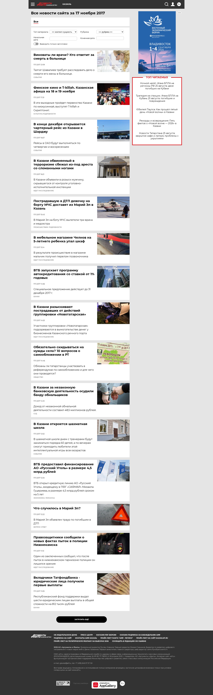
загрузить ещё (82, 619)
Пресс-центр (87, 635)
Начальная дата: (39, 38)
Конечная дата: (87, 38)
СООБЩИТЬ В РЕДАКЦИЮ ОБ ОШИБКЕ (129, 641)
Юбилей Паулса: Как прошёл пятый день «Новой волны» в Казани (157, 111)
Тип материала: (41, 32)
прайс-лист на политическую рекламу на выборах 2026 (81, 641)
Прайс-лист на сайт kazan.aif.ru (152, 638)
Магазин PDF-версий (106, 635)
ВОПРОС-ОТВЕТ (40, 527)
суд (35, 414)
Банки (36, 296)
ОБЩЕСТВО (38, 377)
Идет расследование (44, 191)
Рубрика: (84, 32)
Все (36, 21)
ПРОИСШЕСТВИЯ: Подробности (48, 227)
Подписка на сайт (63, 638)
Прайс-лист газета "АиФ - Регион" (116, 638)
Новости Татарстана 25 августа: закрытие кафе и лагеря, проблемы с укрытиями (157, 136)
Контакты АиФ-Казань (86, 638)
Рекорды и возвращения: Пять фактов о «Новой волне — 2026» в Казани (157, 123)
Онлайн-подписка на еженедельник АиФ (140, 635)
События (38, 77)
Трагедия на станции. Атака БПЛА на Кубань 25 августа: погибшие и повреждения (157, 98)
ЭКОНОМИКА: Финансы (44, 498)
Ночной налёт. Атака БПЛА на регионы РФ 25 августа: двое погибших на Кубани (157, 86)
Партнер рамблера (80, 683)
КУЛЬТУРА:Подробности (45, 114)
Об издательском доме (65, 635)
